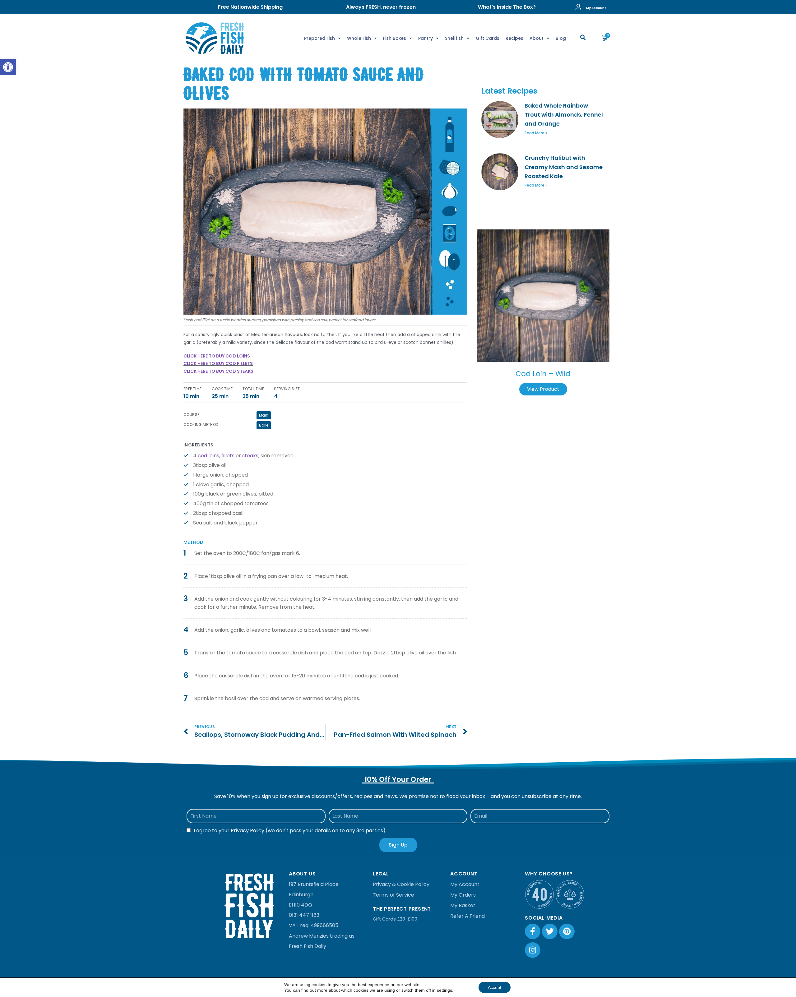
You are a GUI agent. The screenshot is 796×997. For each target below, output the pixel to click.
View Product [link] (543, 389)
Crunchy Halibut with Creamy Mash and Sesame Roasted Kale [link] (564, 167)
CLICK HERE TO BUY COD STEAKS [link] (218, 371)
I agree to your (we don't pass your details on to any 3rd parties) (290, 830)
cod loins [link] (208, 455)
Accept (494, 987)
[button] (583, 38)
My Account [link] (596, 8)
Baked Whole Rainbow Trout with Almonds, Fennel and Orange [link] (564, 114)
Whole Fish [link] (359, 38)
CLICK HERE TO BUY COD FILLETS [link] (218, 363)
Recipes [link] (514, 38)
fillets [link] (227, 455)
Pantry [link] (425, 38)
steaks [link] (250, 455)
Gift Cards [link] (487, 38)
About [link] (537, 38)
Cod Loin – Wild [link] (543, 374)
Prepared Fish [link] (319, 38)
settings (444, 990)
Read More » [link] (536, 133)
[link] (8, 67)
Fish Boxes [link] (394, 38)
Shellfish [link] (454, 38)
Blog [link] (561, 38)
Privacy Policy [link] (247, 830)
